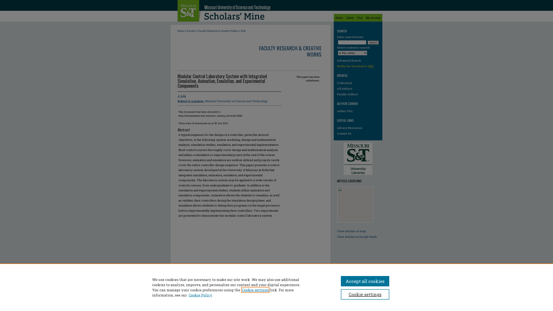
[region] (276, 287)
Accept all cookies (365, 281)
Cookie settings (255, 290)
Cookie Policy (200, 295)
